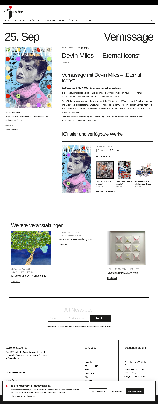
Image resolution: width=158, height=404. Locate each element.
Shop (87, 377)
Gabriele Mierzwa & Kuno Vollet (122, 272)
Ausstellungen (91, 366)
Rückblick (66, 63)
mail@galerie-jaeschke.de (134, 376)
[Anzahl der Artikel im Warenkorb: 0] (152, 20)
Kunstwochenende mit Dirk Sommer (29, 275)
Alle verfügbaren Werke (107, 191)
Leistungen (90, 373)
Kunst (87, 369)
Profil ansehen (103, 156)
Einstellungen (116, 391)
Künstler (89, 362)
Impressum (31, 396)
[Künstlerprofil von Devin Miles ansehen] (76, 169)
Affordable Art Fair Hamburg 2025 (75, 239)
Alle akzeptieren (135, 391)
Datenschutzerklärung (18, 396)
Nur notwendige (98, 391)
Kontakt (88, 381)
